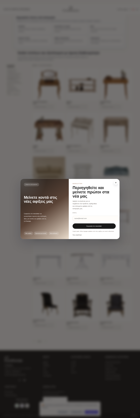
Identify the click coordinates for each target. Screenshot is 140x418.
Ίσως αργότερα (77, 235)
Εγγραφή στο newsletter (94, 226)
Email (75, 212)
